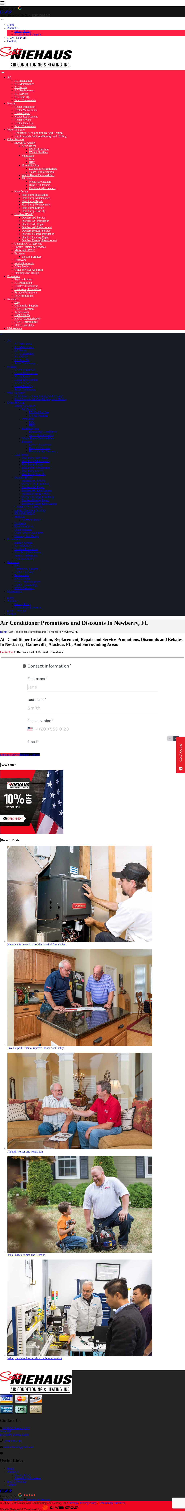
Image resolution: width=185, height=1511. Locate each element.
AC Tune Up (21, 96)
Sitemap (73, 1502)
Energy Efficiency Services (30, 246)
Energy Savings (23, 279)
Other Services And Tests (28, 269)
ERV (32, 158)
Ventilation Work (24, 263)
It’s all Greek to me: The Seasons (26, 1254)
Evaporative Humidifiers (43, 168)
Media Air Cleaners (40, 181)
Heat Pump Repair (32, 201)
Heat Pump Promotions (27, 289)
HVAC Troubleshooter (27, 318)
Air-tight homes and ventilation (25, 1151)
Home (10, 24)
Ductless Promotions (26, 285)
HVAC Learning (24, 308)
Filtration (27, 178)
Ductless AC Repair (33, 224)
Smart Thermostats (25, 100)
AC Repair (20, 87)
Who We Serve (16, 129)
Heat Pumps (21, 191)
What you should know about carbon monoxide (34, 1358)
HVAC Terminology (26, 321)
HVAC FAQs (22, 315)
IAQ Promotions (23, 295)
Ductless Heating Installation (38, 233)
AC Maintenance (24, 83)
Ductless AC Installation (35, 220)
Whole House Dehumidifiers (38, 175)
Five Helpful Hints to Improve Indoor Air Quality (35, 1048)
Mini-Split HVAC (24, 250)
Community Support (26, 305)
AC (9, 77)
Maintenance (14, 328)
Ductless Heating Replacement (39, 240)
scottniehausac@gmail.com (18, 1447)
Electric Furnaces (31, 256)
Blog (17, 302)
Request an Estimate (38, 1499)
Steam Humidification (41, 171)
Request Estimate (30, 754)
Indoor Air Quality (25, 142)
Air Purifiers (29, 145)
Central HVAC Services (28, 243)
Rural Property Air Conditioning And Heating (40, 136)
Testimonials (21, 312)
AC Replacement (24, 90)
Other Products (23, 266)
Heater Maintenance (25, 110)
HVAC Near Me (16, 37)
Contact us (6, 652)
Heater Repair (22, 113)
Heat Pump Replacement (36, 204)
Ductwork (20, 259)
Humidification (30, 165)
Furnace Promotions (25, 292)
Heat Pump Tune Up (33, 211)
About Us (12, 28)
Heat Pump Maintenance (36, 198)
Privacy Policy (22, 31)
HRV (32, 162)
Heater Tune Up (23, 123)
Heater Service (22, 119)
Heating (11, 103)
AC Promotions (23, 282)
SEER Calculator (24, 325)
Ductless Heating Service (36, 230)
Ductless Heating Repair (36, 237)
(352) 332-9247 (12, 1440)
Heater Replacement (26, 116)
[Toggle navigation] (2, 19)
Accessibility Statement (27, 34)
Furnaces (19, 253)
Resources (13, 299)
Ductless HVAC (23, 214)
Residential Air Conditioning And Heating (38, 132)
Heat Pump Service (33, 207)
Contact (11, 41)
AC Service (21, 93)
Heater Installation (24, 106)
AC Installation (23, 80)
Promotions (13, 276)
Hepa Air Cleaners (39, 184)
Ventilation (28, 155)
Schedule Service (10, 754)
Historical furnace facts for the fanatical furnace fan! (36, 944)
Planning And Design (26, 272)
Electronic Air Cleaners (42, 188)
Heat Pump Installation (35, 194)
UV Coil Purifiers (39, 149)
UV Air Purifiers (38, 152)
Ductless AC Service (33, 217)
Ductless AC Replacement (37, 227)
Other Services (15, 139)
